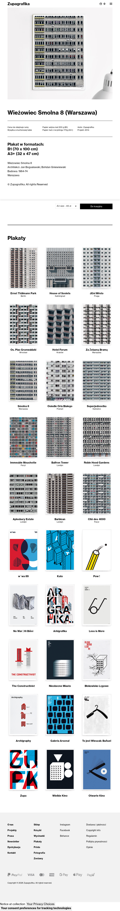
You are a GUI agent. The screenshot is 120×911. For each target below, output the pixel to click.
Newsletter (13, 841)
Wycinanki (39, 836)
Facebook (65, 830)
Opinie (89, 847)
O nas (10, 824)
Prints (37, 847)
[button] (111, 4)
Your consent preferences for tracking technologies (36, 908)
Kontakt (12, 852)
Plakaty (38, 841)
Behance (64, 836)
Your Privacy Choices (40, 904)
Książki (37, 830)
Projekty (12, 830)
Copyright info (93, 830)
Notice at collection (12, 904)
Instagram (65, 824)
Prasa (11, 836)
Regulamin (91, 836)
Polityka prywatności (96, 841)
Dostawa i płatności (96, 824)
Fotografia (39, 852)
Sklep (37, 824)
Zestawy (38, 858)
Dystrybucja (14, 847)
